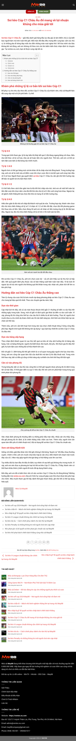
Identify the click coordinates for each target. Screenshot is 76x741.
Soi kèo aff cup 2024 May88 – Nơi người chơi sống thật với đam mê (31, 506)
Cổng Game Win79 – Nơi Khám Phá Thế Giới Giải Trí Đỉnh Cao (32, 583)
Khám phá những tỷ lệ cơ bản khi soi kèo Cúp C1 (21, 58)
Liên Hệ (4, 703)
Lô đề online (17, 674)
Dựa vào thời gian (13, 73)
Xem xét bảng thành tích (15, 80)
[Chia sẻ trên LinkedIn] (48, 542)
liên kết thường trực (52, 550)
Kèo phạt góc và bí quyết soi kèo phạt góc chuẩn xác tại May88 (29, 529)
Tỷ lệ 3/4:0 (11, 68)
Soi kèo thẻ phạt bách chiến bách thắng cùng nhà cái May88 (28, 533)
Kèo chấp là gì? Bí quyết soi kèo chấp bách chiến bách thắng (28, 513)
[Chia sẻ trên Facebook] (32, 542)
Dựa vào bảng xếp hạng (15, 75)
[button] (2, 5)
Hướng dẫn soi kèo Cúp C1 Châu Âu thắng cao (20, 71)
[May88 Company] (38, 4)
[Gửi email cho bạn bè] (40, 542)
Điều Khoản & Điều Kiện (10, 696)
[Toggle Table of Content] (36, 55)
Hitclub (33, 674)
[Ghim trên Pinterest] (44, 542)
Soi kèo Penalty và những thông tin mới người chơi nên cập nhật (30, 525)
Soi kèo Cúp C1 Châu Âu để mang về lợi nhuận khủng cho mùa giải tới (35, 618)
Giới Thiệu (5, 688)
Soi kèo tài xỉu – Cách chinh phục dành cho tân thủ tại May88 (28, 521)
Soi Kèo (38, 17)
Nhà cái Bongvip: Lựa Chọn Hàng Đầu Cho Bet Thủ (27, 576)
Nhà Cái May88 (46, 30)
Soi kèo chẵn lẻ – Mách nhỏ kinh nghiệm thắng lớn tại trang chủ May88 (32, 509)
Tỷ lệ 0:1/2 (11, 66)
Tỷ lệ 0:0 (10, 61)
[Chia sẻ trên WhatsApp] (28, 542)
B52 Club (41, 674)
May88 (50, 674)
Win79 (26, 674)
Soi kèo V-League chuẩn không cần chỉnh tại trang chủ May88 (29, 517)
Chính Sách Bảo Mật (9, 692)
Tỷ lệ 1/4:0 (11, 63)
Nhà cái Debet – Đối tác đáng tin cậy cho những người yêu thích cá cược (36, 590)
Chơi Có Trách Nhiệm (9, 699)
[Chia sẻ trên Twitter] (36, 542)
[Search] (74, 5)
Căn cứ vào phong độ (14, 78)
